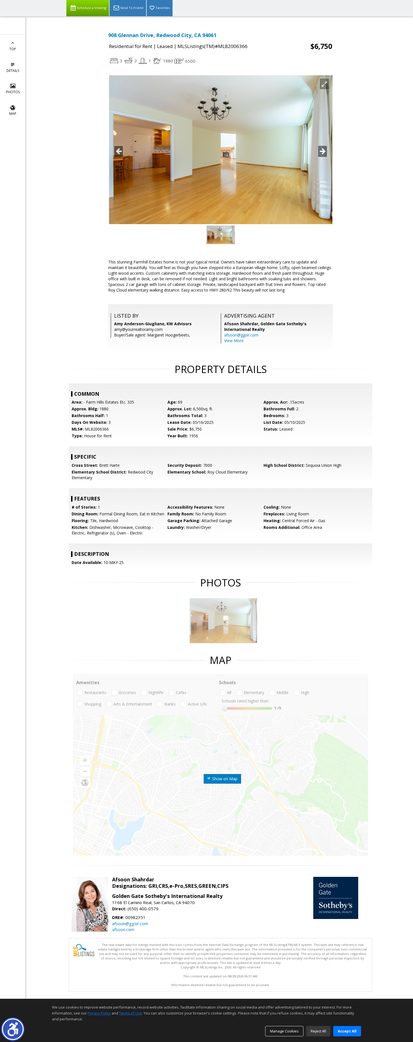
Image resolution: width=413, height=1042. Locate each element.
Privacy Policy (99, 1013)
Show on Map (224, 778)
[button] (13, 1029)
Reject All (318, 1031)
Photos (13, 92)
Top (12, 49)
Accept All (347, 1031)
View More (234, 340)
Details (12, 70)
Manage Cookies (284, 1031)
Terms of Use (130, 1013)
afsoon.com (123, 929)
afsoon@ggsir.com (241, 335)
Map (12, 113)
